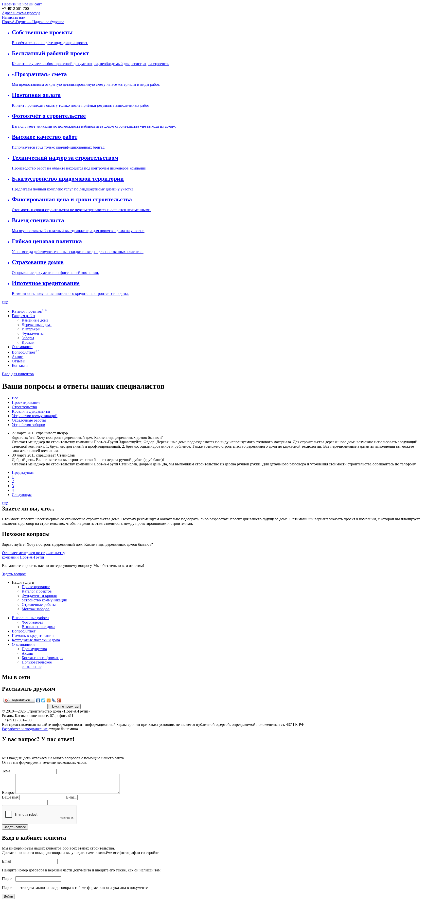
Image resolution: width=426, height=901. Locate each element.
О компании (22, 347)
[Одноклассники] (48, 700)
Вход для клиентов (18, 374)
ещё (5, 302)
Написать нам (13, 17)
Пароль (8, 879)
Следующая (22, 495)
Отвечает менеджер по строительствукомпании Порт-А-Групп (33, 555)
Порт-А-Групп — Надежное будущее (33, 22)
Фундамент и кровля (39, 596)
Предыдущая (23, 472)
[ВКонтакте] (38, 700)
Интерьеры (31, 329)
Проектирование (26, 402)
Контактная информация (42, 658)
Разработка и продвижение (25, 729)
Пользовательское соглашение (37, 664)
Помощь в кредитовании (33, 635)
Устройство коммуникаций (34, 416)
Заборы (28, 338)
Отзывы (18, 361)
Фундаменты (33, 333)
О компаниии (23, 644)
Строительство (24, 407)
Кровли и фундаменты (31, 411)
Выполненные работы (30, 618)
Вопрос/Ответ (24, 352)
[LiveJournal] (53, 700)
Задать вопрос (14, 574)
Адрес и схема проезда (21, 13)
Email (6, 861)
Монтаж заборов (36, 609)
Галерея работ (23, 316)
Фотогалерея (32, 622)
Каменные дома (35, 320)
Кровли (28, 342)
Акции (17, 357)
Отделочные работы (29, 420)
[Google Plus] (59, 700)
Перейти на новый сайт (22, 4)
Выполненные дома (38, 627)
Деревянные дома (37, 325)
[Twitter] (43, 700)
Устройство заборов (28, 425)
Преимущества (34, 649)
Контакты (20, 365)
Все (15, 398)
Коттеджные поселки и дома (36, 640)
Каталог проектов (27, 311)
